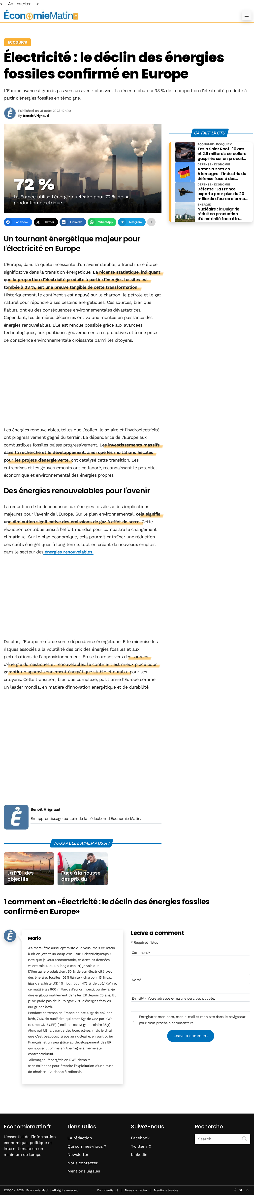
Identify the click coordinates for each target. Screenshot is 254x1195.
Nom (137, 980)
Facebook (140, 1138)
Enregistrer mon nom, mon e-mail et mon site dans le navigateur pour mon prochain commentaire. (192, 1020)
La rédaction (79, 1138)
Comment (141, 953)
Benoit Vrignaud (45, 809)
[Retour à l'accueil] (117, 15)
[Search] (244, 1138)
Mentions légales (83, 1171)
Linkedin (139, 1154)
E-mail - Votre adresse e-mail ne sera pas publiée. (173, 998)
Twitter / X (141, 1146)
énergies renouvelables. (68, 551)
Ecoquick (17, 42)
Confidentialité (107, 1190)
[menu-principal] (247, 15)
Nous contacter (82, 1163)
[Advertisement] (82, 385)
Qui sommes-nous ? (86, 1146)
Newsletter (78, 1154)
